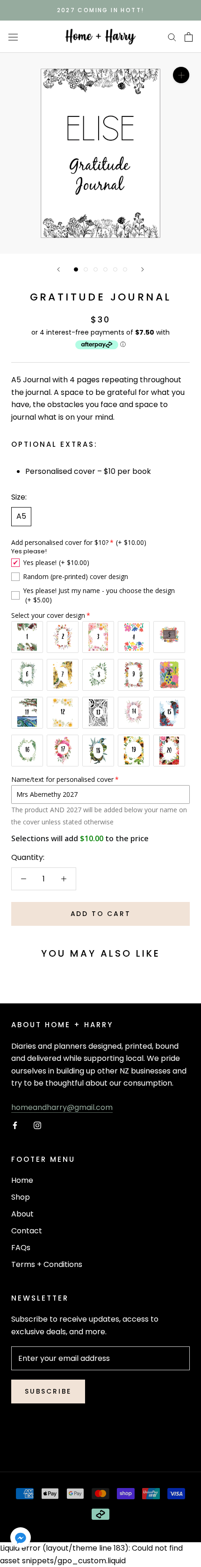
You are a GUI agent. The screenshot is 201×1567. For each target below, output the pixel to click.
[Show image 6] (125, 269)
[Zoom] (181, 75)
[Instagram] (37, 1125)
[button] (20, 1539)
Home (22, 1180)
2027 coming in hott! (100, 10)
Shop (20, 1197)
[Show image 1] (76, 269)
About (22, 1214)
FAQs (20, 1247)
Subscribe (48, 1391)
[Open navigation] (13, 37)
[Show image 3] (95, 269)
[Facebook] (15, 1125)
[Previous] (58, 269)
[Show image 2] (86, 269)
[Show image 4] (105, 269)
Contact (26, 1230)
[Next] (142, 269)
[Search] (172, 37)
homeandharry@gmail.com (62, 1107)
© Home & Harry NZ (100, 1440)
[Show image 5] (115, 269)
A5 (21, 516)
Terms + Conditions (46, 1264)
